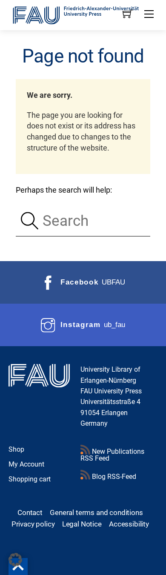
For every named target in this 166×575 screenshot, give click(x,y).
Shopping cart (30, 479)
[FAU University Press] (83, 14)
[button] (15, 559)
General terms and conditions (96, 512)
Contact (30, 512)
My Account (26, 464)
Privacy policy (33, 524)
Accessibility (129, 524)
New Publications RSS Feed (112, 454)
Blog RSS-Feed (113, 477)
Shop (16, 449)
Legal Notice (82, 524)
